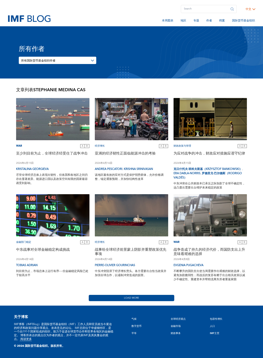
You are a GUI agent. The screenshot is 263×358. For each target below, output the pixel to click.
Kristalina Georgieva (32, 168)
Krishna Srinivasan (138, 168)
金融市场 (176, 326)
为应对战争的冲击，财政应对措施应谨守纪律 (209, 153)
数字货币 (137, 326)
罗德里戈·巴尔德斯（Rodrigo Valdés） (208, 175)
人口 (212, 326)
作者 (209, 21)
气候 (134, 319)
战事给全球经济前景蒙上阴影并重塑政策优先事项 (130, 252)
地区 (183, 21)
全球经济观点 (178, 319)
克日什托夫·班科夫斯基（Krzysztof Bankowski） (208, 168)
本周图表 (167, 21)
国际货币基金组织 (243, 21)
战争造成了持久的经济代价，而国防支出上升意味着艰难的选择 (209, 252)
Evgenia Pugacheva (188, 265)
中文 (248, 9)
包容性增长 (216, 319)
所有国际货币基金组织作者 (38, 60)
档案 (222, 21)
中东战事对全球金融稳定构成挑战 (43, 250)
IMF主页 (214, 333)
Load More (131, 298)
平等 (134, 333)
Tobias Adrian (27, 265)
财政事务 (176, 333)
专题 (196, 21)
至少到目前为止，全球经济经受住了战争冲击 (52, 153)
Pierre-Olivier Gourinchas (115, 265)
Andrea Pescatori (108, 168)
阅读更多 (26, 339)
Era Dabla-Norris (187, 173)
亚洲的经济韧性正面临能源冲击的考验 (125, 153)
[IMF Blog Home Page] (29, 18)
